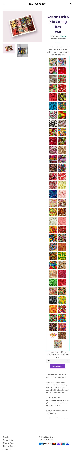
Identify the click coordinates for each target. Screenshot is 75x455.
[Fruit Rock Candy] (62, 132)
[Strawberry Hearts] (62, 194)
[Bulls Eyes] (62, 88)
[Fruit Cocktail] (53, 291)
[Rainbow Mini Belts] (62, 291)
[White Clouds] (53, 221)
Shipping (63, 36)
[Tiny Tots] (53, 256)
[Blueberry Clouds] (53, 106)
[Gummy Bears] (62, 115)
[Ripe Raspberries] (53, 141)
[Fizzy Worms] (62, 62)
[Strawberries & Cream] (62, 176)
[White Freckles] (53, 274)
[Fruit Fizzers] (62, 141)
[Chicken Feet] (62, 300)
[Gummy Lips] (62, 70)
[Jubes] (62, 159)
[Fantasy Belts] (53, 62)
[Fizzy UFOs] (53, 203)
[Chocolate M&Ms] (62, 318)
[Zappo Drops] (53, 265)
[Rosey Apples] (62, 79)
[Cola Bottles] (62, 212)
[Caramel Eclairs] (53, 194)
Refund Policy (8, 440)
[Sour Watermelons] (53, 115)
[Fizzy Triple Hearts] (53, 185)
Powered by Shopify (46, 440)
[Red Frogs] (62, 274)
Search (5, 437)
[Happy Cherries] (62, 229)
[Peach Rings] (53, 309)
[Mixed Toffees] (53, 327)
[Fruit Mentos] (53, 336)
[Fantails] (62, 97)
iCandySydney (37, 4)
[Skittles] (53, 212)
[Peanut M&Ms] (53, 238)
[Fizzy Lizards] (53, 247)
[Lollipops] (62, 168)
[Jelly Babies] (53, 229)
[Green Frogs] (53, 282)
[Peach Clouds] (62, 221)
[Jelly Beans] (53, 132)
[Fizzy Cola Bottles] (62, 150)
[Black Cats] (53, 300)
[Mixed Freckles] (62, 336)
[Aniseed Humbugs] (53, 123)
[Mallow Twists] (62, 123)
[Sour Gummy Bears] (58, 344)
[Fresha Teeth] (53, 150)
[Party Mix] (62, 309)
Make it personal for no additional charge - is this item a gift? (58, 354)
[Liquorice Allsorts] (62, 238)
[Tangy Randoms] (62, 203)
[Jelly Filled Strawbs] (53, 318)
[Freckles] (53, 168)
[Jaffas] (62, 282)
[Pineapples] (62, 256)
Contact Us (7, 449)
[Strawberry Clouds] (53, 97)
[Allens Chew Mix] (62, 327)
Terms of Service (9, 446)
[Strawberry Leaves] (53, 176)
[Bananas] (62, 185)
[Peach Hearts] (62, 247)
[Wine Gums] (53, 88)
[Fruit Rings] (53, 70)
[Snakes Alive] (62, 106)
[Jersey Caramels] (62, 265)
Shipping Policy (8, 443)
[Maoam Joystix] (53, 159)
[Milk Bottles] (53, 79)
